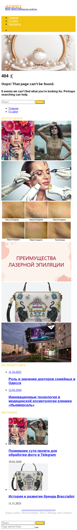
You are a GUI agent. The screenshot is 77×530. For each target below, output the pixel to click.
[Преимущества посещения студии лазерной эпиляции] (38, 262)
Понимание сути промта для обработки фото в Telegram (33, 453)
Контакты (15, 24)
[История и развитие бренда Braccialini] (38, 302)
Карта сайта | (14, 512)
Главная (13, 17)
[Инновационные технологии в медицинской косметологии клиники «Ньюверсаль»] (38, 181)
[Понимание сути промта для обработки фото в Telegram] (38, 141)
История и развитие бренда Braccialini (41, 496)
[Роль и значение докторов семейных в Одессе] (38, 343)
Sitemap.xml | (55, 512)
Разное (67, 512)
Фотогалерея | (31, 512)
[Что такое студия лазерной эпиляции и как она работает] (38, 221)
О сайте (13, 20)
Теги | (43, 512)
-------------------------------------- (38, 509)
